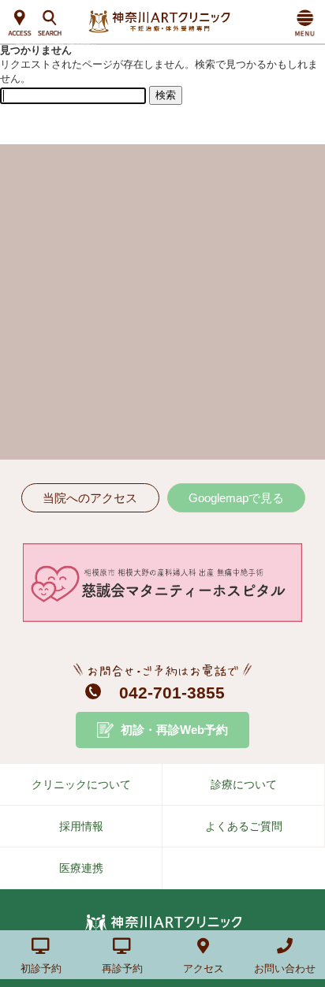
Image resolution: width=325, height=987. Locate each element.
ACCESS (20, 23)
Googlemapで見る (236, 498)
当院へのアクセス (90, 498)
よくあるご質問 (243, 826)
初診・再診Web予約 (174, 729)
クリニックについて (81, 784)
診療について (244, 784)
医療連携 (81, 868)
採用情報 (81, 826)
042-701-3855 (172, 692)
